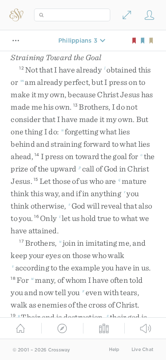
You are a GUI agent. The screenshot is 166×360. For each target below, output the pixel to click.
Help (114, 349)
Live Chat (142, 349)
